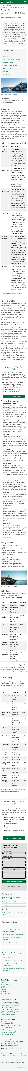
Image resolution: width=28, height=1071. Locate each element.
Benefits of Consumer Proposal (10, 1011)
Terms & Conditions (21, 1068)
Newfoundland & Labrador (10, 7)
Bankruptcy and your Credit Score (10, 1025)
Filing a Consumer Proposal (8, 1014)
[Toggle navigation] (25, 2)
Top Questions (7, 68)
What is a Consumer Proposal (9, 1002)
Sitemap (19, 1065)
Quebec (3, 988)
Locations (8, 5)
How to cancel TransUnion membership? (13, 934)
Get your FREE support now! (14, 881)
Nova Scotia (4, 991)
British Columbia (5, 984)
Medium (12, 1055)
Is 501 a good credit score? (9, 942)
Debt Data (5, 71)
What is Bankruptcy (6, 1022)
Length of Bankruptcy (7, 1029)
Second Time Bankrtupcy (8, 1032)
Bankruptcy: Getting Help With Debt (12, 902)
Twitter (3, 1055)
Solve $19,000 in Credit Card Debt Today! (13, 961)
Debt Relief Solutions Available (11, 60)
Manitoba (3, 989)
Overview (5, 57)
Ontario (3, 982)
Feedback (12, 1065)
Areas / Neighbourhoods (10, 65)
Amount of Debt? (7, 851)
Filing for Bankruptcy (7, 1034)
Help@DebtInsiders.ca (12, 1047)
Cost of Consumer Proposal (9, 1007)
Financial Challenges (8, 62)
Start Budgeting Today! (8, 958)
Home (2, 5)
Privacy (24, 1065)
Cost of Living (6, 74)
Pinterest (23, 1055)
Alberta (3, 986)
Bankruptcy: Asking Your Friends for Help (13, 905)
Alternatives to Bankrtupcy (8, 1031)
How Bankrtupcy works (7, 1023)
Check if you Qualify (14, 396)
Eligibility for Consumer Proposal (10, 1006)
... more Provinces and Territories (10, 995)
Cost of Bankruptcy (6, 1027)
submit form (11, 1043)
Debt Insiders (8, 2)
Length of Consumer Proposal (9, 1009)
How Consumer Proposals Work (10, 1004)
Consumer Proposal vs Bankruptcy (10, 1013)
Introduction (6, 54)
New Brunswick (5, 993)
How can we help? (7, 856)
